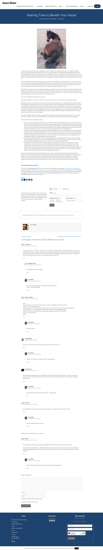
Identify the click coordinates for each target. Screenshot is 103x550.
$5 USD (52, 200)
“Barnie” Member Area (51, 6)
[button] (50, 520)
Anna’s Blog (40, 6)
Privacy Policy (15, 536)
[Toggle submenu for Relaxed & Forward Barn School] (35, 520)
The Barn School (56, 173)
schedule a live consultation (71, 168)
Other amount (60, 201)
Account (97, 6)
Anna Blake (9, 3)
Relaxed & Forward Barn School (25, 6)
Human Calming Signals (52, 215)
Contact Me (90, 6)
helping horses (70, 215)
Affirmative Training (32, 215)
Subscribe (71, 538)
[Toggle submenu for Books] (35, 526)
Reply (24, 258)
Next (52, 205)
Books (60, 6)
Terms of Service (16, 538)
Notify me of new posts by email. (30, 502)
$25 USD (52, 201)
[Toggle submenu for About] (35, 530)
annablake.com (62, 215)
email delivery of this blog (37, 170)
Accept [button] (76, 548)
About (81, 6)
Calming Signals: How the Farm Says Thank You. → (69, 236)
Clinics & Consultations (72, 6)
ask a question (49, 170)
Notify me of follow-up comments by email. (32, 498)
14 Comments (60, 18)
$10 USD (58, 200)
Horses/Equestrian (41, 215)
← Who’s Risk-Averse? (26, 236)
